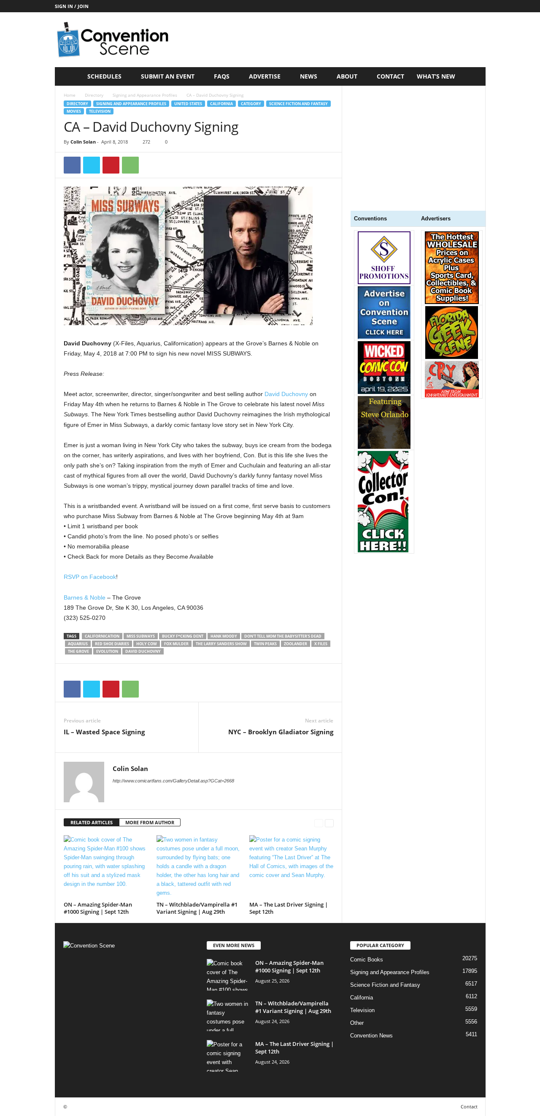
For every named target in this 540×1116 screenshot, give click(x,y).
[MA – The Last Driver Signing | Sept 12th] (291, 867)
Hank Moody (224, 636)
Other (357, 1023)
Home (70, 95)
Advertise (265, 76)
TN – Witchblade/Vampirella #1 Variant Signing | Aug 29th (197, 908)
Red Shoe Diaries (112, 643)
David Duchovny (286, 394)
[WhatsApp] (130, 165)
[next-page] (329, 822)
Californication (102, 636)
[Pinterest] (111, 165)
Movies (74, 111)
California (221, 103)
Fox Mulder (176, 643)
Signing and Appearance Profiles (145, 95)
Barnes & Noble (84, 597)
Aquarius (78, 643)
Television (100, 111)
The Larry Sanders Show (221, 643)
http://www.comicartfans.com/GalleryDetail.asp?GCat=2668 (173, 780)
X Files (320, 643)
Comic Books (366, 959)
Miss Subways (141, 636)
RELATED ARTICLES (91, 822)
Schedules (104, 76)
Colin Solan (83, 141)
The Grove (78, 651)
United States (188, 103)
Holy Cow (146, 643)
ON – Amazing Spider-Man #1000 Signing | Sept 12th (98, 908)
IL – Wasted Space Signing (104, 732)
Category (251, 103)
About (347, 76)
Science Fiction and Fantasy (298, 103)
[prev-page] (318, 822)
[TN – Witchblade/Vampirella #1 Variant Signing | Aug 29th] (199, 867)
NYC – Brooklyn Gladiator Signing (280, 732)
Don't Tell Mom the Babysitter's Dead (282, 636)
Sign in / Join (72, 6)
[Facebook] (72, 165)
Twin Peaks (265, 643)
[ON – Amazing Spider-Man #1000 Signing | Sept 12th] (106, 867)
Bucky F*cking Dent (182, 636)
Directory (94, 95)
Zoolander (295, 643)
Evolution (107, 651)
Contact (390, 76)
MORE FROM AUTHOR (149, 822)
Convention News (371, 1035)
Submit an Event (167, 76)
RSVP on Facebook (90, 576)
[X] (91, 165)
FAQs (222, 76)
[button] (473, 76)
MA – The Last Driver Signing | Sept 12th (288, 908)
